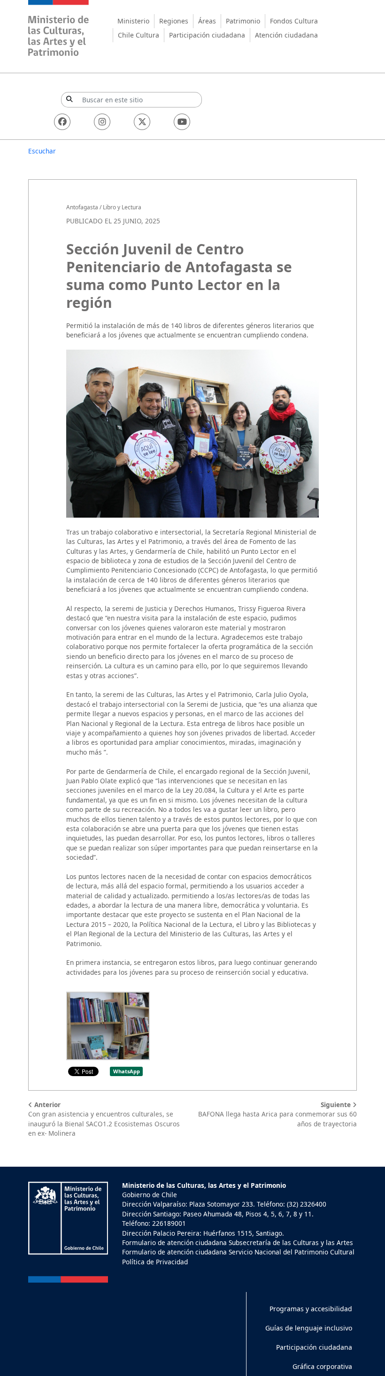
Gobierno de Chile (149, 1194)
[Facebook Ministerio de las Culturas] (62, 122)
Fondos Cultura (294, 20)
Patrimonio (243, 20)
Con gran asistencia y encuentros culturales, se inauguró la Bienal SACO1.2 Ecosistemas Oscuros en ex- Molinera (104, 1119)
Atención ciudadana (286, 35)
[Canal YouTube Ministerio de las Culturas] (182, 122)
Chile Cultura (138, 35)
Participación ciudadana (207, 35)
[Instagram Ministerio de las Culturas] (102, 122)
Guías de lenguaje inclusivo (308, 1327)
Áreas (207, 20)
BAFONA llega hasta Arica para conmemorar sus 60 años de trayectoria (277, 1114)
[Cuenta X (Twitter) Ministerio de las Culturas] (142, 122)
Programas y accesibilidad (311, 1308)
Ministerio (133, 20)
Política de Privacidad (155, 1261)
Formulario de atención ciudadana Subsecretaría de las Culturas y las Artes (237, 1242)
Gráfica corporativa (322, 1366)
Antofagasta (82, 207)
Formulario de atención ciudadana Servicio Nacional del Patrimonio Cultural (238, 1251)
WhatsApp (126, 1071)
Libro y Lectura (122, 207)
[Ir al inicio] (58, 29)
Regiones (173, 20)
